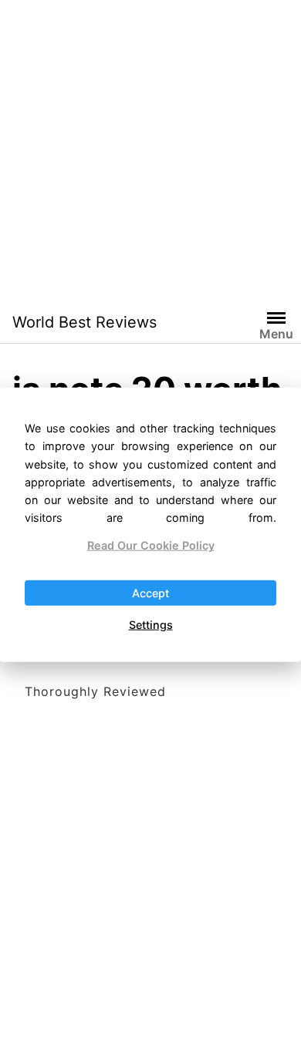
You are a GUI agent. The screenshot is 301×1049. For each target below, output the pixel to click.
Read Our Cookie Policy (151, 545)
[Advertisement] (150, 150)
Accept (150, 592)
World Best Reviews (84, 322)
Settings (151, 624)
